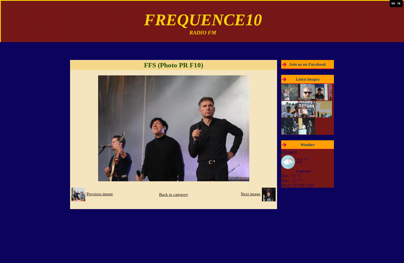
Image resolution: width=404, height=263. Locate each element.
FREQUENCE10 (203, 20)
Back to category (173, 194)
